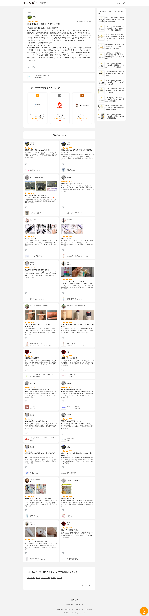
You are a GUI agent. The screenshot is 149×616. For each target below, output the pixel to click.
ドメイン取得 (31, 578)
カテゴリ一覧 (69, 604)
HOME (74, 600)
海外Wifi (59, 578)
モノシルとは (79, 604)
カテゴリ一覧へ (86, 585)
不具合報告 (89, 609)
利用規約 (67, 609)
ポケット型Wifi (45, 578)
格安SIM (53, 578)
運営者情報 (60, 609)
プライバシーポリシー (78, 609)
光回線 (38, 578)
